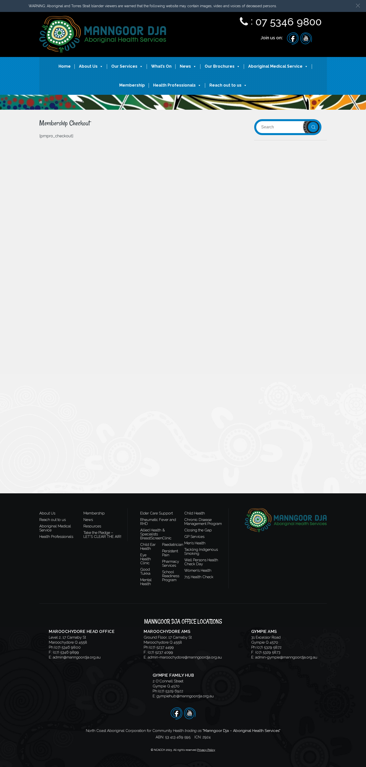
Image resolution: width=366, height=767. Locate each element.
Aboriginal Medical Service (275, 66)
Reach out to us (225, 85)
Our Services (124, 66)
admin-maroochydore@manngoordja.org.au (185, 657)
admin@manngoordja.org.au (77, 657)
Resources (92, 526)
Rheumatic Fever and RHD (158, 521)
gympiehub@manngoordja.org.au (185, 696)
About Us (88, 66)
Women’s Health (197, 570)
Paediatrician (172, 544)
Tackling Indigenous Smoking (201, 551)
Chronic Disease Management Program (203, 521)
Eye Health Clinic (145, 559)
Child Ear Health (148, 546)
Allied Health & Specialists (152, 532)
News (185, 66)
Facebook (293, 38)
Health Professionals (174, 85)
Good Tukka (145, 571)
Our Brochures (220, 66)
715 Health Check (198, 577)
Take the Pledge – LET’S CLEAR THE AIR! (102, 534)
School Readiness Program (170, 576)
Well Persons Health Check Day (201, 562)
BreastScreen (151, 538)
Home (65, 66)
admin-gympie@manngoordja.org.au (286, 657)
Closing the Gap (198, 530)
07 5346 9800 (288, 22)
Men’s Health (194, 543)
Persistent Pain (170, 553)
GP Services (194, 536)
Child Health (194, 513)
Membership (132, 85)
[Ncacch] (102, 20)
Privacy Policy (206, 750)
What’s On (161, 66)
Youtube (306, 38)
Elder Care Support (156, 513)
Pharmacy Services (170, 563)
